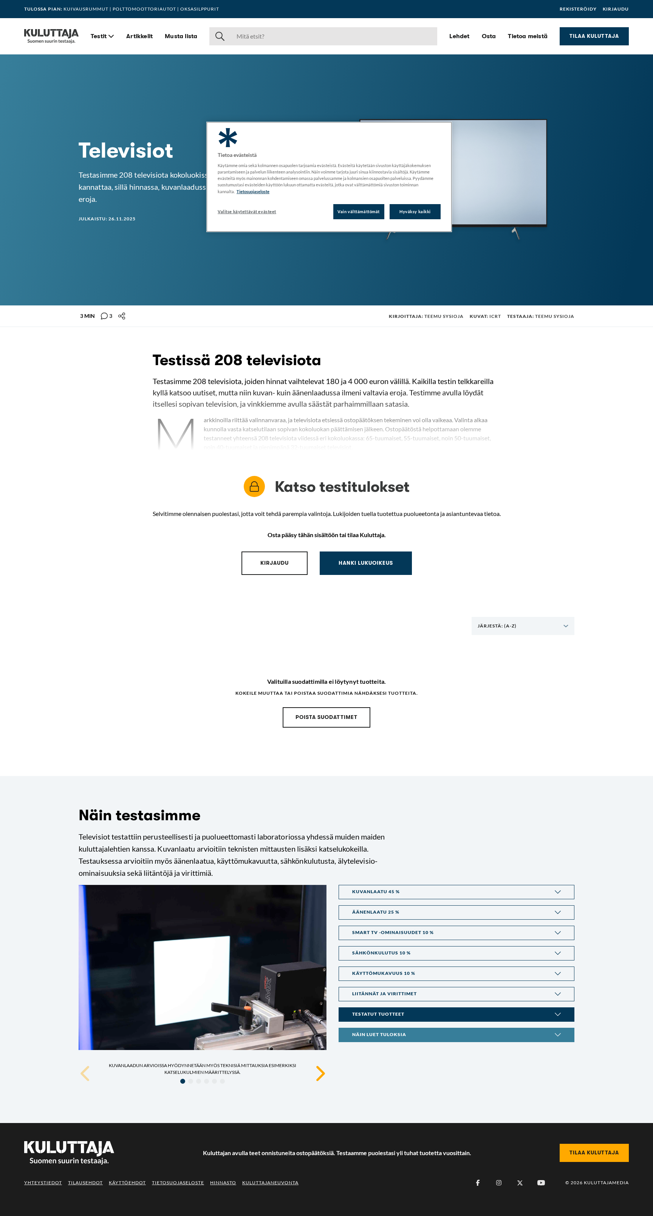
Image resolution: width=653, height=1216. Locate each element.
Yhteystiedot (43, 1182)
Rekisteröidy (578, 9)
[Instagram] (499, 1183)
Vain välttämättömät (358, 211)
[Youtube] (541, 1183)
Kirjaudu (616, 9)
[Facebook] (478, 1183)
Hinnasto (223, 1182)
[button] (456, 892)
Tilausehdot (85, 1182)
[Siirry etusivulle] (51, 36)
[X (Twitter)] (520, 1183)
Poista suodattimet (326, 717)
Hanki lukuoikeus (366, 563)
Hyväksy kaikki (415, 211)
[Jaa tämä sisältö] (121, 316)
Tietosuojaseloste (178, 1182)
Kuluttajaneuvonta (270, 1182)
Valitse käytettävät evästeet (247, 211)
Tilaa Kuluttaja (594, 36)
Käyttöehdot (127, 1182)
